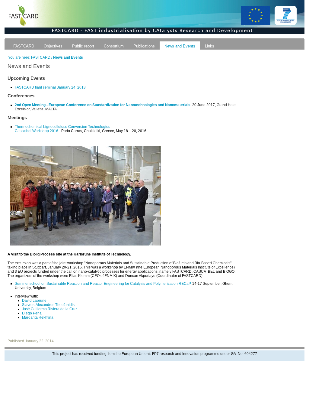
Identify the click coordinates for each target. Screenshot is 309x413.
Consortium (114, 46)
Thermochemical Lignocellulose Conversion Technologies (62, 127)
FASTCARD (23, 46)
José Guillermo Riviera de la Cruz (49, 309)
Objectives (53, 46)
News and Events (179, 46)
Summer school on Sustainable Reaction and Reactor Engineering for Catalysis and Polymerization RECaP (102, 283)
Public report (83, 46)
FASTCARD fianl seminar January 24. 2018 (50, 87)
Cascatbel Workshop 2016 (36, 131)
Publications (144, 46)
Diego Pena (32, 313)
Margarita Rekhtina (37, 317)
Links (209, 46)
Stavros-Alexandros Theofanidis (48, 305)
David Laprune (34, 300)
